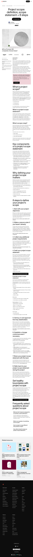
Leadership (13, 518)
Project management (5, 504)
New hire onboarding (14, 496)
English (17, 546)
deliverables (26, 92)
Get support (4, 518)
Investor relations (14, 528)
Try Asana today (16, 19)
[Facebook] (18, 549)
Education (23, 504)
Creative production (14, 493)
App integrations (5, 501)
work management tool (23, 363)
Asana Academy (5, 520)
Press (13, 526)
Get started (28, 1)
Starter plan (4, 496)
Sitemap (4, 534)
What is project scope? (5, 59)
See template (16, 82)
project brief (21, 116)
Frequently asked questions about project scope (6, 69)
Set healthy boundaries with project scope (6, 67)
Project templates (5, 528)
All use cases (13, 507)
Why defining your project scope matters (6, 63)
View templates (15, 57)
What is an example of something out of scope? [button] (21, 422)
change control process (17, 339)
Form (14, 345)
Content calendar (14, 491)
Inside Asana (13, 523)
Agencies (23, 509)
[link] (3, 6)
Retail (22, 501)
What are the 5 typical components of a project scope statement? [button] (21, 412)
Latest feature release (5, 493)
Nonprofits (23, 507)
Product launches (14, 499)
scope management (23, 180)
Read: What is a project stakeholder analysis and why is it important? (21, 329)
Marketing (23, 491)
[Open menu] (31, 1)
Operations (23, 493)
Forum (3, 523)
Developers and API (5, 531)
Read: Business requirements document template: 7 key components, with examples (21, 247)
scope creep (23, 340)
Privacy (13, 531)
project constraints (23, 163)
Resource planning (14, 501)
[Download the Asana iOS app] (13, 555)
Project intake (14, 504)
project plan (16, 116)
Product (23, 496)
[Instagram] (16, 549)
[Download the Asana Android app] (19, 555)
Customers (13, 520)
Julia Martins (12, 22)
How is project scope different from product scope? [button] (20, 426)
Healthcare (23, 499)
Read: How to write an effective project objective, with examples (21, 219)
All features (4, 491)
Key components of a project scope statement (6, 61)
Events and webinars (5, 526)
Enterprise (4, 499)
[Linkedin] (15, 549)
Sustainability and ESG (15, 534)
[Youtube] (19, 549)
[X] (13, 549)
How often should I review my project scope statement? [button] (20, 430)
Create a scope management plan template (20, 273)
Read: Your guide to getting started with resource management (20, 234)
